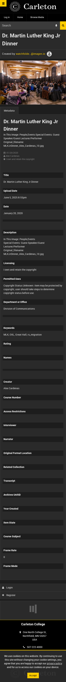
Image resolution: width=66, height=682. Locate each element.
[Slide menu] (3, 3)
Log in (7, 17)
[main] (33, 325)
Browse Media (37, 17)
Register (10, 595)
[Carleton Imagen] (33, 6)
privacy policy (54, 663)
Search (63, 25)
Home (20, 17)
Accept (33, 675)
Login (9, 587)
